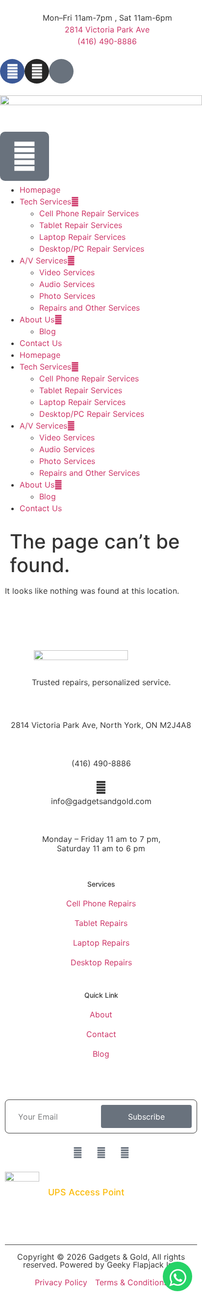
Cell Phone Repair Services (89, 213)
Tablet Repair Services (80, 225)
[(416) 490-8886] (101, 749)
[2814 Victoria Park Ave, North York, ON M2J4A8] (101, 711)
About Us (37, 319)
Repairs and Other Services (89, 308)
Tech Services (45, 201)
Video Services (67, 272)
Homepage (40, 190)
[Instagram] (37, 71)
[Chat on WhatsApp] (177, 1276)
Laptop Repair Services (82, 237)
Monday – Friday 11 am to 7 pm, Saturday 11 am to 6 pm (101, 843)
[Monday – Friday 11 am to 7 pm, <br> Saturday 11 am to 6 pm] (101, 825)
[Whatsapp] (101, 1152)
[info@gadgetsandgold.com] (101, 787)
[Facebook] (12, 71)
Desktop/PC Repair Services (91, 249)
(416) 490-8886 (101, 763)
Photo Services (67, 296)
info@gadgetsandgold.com (101, 801)
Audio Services (67, 284)
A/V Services (43, 260)
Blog (47, 331)
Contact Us (41, 343)
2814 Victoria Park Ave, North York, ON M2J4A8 (101, 725)
